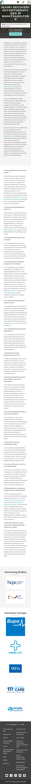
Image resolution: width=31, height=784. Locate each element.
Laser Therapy (20, 737)
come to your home (11, 323)
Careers (5, 746)
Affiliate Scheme (20, 762)
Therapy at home (20, 729)
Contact (5, 760)
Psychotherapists (9, 292)
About (4, 756)
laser (5, 199)
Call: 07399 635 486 (15, 30)
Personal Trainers (11, 290)
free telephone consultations (14, 229)
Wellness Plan (7, 734)
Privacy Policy (23, 781)
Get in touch (15, 34)
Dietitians (19, 290)
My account (6, 763)
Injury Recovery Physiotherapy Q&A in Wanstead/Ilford (22, 767)
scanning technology (15, 199)
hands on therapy (22, 197)
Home (3, 24)
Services (5, 737)
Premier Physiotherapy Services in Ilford (20, 757)
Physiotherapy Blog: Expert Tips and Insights (8, 751)
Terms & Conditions (16, 781)
